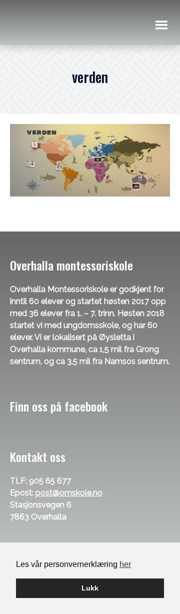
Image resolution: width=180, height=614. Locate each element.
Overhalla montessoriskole (65, 24)
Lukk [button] (90, 588)
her (125, 564)
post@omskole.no (69, 493)
